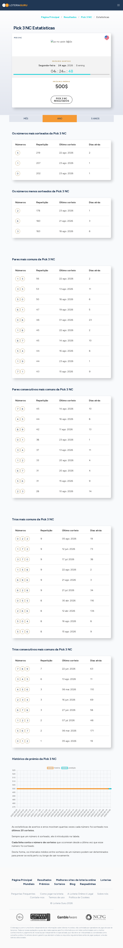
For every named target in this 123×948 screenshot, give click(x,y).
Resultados (70, 17)
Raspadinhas (88, 883)
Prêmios (44, 883)
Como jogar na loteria (51, 893)
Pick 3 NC (86, 17)
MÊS (26, 118)
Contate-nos (37, 897)
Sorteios (59, 883)
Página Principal (50, 17)
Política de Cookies (79, 897)
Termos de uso (57, 897)
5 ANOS (95, 118)
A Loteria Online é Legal (80, 893)
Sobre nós (102, 893)
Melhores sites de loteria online (76, 879)
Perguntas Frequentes (23, 893)
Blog (72, 883)
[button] (119, 5)
